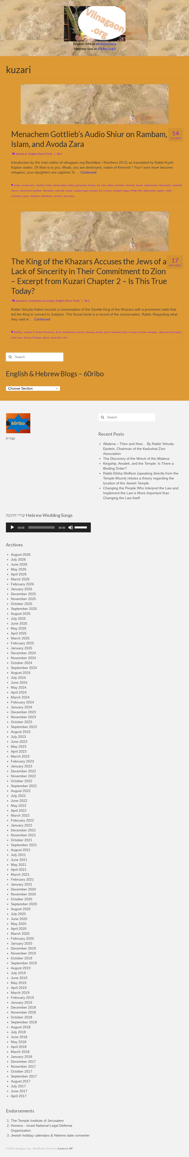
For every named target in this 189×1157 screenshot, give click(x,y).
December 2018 (23, 1007)
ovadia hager (81, 190)
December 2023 (23, 712)
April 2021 (19, 870)
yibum (46, 337)
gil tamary (81, 185)
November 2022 (23, 776)
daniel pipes (60, 185)
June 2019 (19, 978)
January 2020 (21, 943)
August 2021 (21, 850)
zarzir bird (56, 337)
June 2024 (19, 682)
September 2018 (24, 1022)
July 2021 (18, 855)
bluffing (18, 332)
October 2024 (21, 663)
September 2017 (24, 1076)
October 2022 (21, 781)
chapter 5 (29, 332)
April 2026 (19, 574)
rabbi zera (16, 337)
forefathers (69, 332)
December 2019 (23, 948)
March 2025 (20, 638)
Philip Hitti (136, 190)
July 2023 (18, 737)
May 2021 (18, 865)
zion (65, 337)
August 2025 (21, 614)
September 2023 (24, 727)
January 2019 (21, 1002)
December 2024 (23, 653)
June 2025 (19, 623)
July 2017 (18, 1086)
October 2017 (21, 1071)
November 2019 (23, 953)
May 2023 (18, 746)
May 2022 (18, 806)
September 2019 (24, 963)
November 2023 (23, 717)
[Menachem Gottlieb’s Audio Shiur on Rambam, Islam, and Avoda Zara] (95, 104)
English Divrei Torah (40, 153)
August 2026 (21, 554)
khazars (90, 332)
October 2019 (21, 958)
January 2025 (21, 648)
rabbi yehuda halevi (170, 332)
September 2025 (24, 609)
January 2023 (21, 766)
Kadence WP (65, 1148)
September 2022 (24, 786)
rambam (35, 196)
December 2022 (23, 771)
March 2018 (20, 1052)
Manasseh (165, 185)
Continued (88, 172)
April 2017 (19, 1096)
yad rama (69, 196)
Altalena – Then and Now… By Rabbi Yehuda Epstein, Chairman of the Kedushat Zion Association (138, 449)
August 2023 (21, 732)
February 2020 (22, 938)
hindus (91, 185)
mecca (14, 190)
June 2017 (19, 1091)
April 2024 (19, 692)
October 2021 (21, 840)
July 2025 (18, 618)
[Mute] (70, 527)
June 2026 (19, 564)
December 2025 (23, 594)
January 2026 (21, 589)
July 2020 (18, 914)
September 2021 (24, 845)
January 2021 (21, 884)
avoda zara (28, 185)
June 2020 (19, 919)
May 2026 (18, 569)
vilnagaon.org (106, 44)
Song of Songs (32, 337)
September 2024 (24, 668)
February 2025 (22, 643)
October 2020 (21, 899)
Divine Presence (45, 332)
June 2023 (19, 742)
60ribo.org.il (107, 49)
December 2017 (23, 1061)
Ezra (58, 332)
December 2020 (23, 889)
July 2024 (18, 678)
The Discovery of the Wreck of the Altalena (136, 458)
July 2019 (18, 973)
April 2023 (19, 751)
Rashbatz (46, 196)
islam (110, 185)
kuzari (139, 185)
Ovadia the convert (100, 190)
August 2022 (21, 791)
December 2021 (23, 830)
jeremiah (119, 185)
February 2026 (22, 584)
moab (69, 190)
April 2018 (19, 1047)
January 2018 (21, 1057)
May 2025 (18, 628)
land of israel (130, 332)
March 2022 (20, 815)
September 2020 (24, 904)
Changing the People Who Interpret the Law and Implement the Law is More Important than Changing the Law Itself (140, 493)
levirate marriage (148, 332)
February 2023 (22, 761)
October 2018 (21, 1017)
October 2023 (21, 722)
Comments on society (41, 300)
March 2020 (20, 933)
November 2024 (23, 658)
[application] (48, 527)
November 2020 (23, 894)
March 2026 (20, 579)
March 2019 (20, 993)
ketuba (80, 332)
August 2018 (21, 1027)
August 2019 (21, 968)
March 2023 (20, 756)
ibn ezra (101, 185)
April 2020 (19, 929)
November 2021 (23, 835)
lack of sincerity (112, 332)
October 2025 (21, 604)
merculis (59, 190)
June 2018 (19, 1037)
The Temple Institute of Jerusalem (37, 1121)
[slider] (81, 527)
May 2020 (18, 924)
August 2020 (21, 909)
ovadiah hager (121, 190)
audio (17, 185)
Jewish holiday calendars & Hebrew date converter (50, 1135)
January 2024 (21, 707)
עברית (10, 438)
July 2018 (18, 1032)
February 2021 (22, 879)
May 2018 (18, 1042)
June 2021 (19, 860)
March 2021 (20, 874)
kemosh (130, 185)
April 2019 (19, 988)
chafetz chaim (44, 185)
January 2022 (21, 825)
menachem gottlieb (31, 190)
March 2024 (20, 697)
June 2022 (19, 801)
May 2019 (18, 983)
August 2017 (21, 1081)
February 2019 (22, 997)
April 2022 (19, 810)
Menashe (48, 190)
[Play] (12, 527)
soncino (57, 196)
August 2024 (21, 673)
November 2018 (23, 1012)
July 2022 (18, 796)
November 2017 (23, 1066)
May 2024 (18, 687)
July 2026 (18, 559)
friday (71, 185)
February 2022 (22, 820)
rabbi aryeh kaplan (153, 190)
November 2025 (23, 599)
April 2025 (19, 633)
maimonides (151, 185)
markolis (177, 185)
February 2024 (22, 702)
